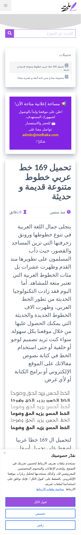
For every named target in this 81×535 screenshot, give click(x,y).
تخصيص (40, 513)
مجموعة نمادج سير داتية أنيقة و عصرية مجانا (40, 78)
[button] (5, 5)
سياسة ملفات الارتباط (50, 489)
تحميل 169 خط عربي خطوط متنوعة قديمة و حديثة (43, 68)
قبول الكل (40, 502)
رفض (40, 525)
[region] (40, 491)
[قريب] (4, 452)
